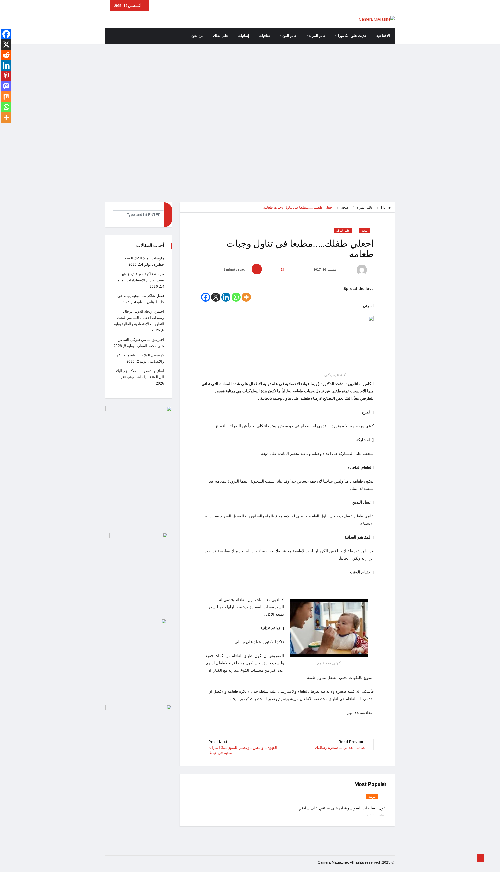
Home (386, 207)
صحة (345, 207)
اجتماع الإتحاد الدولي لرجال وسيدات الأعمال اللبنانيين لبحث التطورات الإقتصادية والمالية (140, 317)
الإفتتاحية (383, 36)
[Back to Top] (480, 858)
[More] (246, 297)
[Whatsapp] (236, 297)
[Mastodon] (6, 86)
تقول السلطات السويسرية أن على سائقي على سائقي (342, 808)
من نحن (197, 36)
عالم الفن (289, 36)
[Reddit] (6, 55)
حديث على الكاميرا (352, 36)
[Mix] (6, 96)
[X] (215, 297)
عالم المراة (317, 36)
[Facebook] (205, 297)
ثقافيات (264, 36)
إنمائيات (243, 36)
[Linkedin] (225, 297)
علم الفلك (220, 36)
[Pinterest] (6, 76)
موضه (372, 796)
